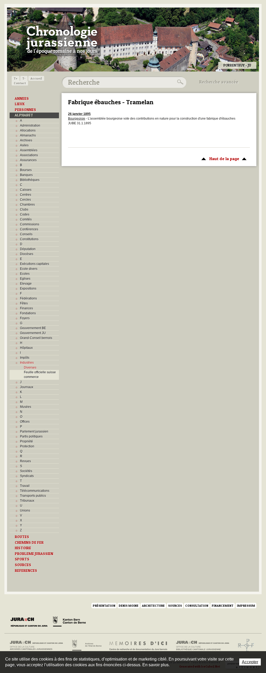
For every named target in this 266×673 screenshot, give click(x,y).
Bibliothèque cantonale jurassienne (203, 645)
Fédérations (28, 298)
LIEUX (20, 104)
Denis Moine (128, 605)
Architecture (153, 605)
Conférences (29, 229)
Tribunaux (27, 500)
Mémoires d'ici (138, 645)
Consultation (196, 605)
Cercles (25, 199)
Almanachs (28, 135)
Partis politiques (31, 436)
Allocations (28, 130)
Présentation (104, 605)
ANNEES (22, 98)
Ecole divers (28, 269)
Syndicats (27, 476)
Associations (29, 155)
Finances (26, 308)
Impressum (246, 605)
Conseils (26, 234)
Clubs (24, 209)
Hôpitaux (26, 348)
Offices (25, 421)
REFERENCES (26, 570)
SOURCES (23, 565)
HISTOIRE (23, 548)
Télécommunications (34, 491)
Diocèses (26, 254)
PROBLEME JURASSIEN (34, 553)
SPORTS (22, 559)
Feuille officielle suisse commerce (40, 374)
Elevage (26, 283)
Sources (175, 605)
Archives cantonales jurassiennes (38, 645)
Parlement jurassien (34, 431)
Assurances (28, 160)
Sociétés (26, 471)
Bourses (26, 170)
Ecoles (25, 274)
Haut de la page (219, 158)
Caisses (25, 190)
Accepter (250, 662)
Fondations (28, 313)
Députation (28, 249)
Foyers (25, 318)
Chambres (27, 204)
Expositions (28, 288)
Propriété (26, 441)
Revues (25, 461)
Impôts (24, 358)
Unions (25, 510)
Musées (25, 407)
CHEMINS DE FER (29, 542)
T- (23, 78)
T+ (15, 78)
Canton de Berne (69, 622)
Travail (25, 486)
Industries (27, 362)
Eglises (25, 278)
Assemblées (28, 150)
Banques (26, 175)
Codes (24, 214)
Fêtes (24, 303)
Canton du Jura (30, 622)
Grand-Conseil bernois (36, 338)
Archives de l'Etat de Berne (86, 645)
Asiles (24, 145)
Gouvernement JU (33, 333)
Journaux (26, 387)
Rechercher (179, 82)
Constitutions (29, 239)
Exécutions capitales (34, 264)
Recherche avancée (218, 81)
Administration (30, 125)
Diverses (30, 367)
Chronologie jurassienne (62, 39)
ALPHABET (24, 115)
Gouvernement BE (33, 328)
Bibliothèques (29, 180)
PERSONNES (25, 109)
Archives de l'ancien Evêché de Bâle (244, 645)
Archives (26, 140)
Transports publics (33, 496)
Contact (20, 83)
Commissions (29, 224)
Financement (223, 605)
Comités (26, 219)
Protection (27, 446)
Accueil (36, 78)
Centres (25, 195)
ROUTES (22, 536)
